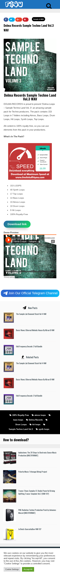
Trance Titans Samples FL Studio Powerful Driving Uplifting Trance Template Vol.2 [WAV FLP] (36, 492)
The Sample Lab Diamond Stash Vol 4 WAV (31, 313)
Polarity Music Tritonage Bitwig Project (32, 471)
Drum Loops (21, 424)
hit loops (36, 424)
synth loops (44, 429)
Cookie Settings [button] (12, 569)
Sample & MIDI (38, 19)
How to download (15, 439)
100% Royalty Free (20, 415)
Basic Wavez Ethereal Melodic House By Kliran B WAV (35, 330)
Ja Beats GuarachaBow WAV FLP (29, 529)
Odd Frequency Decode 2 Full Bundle (29, 346)
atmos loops (40, 415)
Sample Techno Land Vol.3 (21, 429)
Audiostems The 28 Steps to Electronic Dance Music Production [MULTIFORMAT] (37, 454)
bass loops (18, 420)
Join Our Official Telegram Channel (33, 293)
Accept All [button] (28, 569)
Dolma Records (36, 420)
